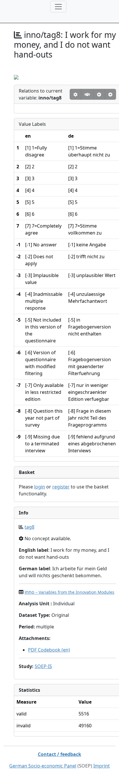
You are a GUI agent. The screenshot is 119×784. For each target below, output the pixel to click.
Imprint (101, 766)
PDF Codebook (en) (49, 650)
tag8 (29, 527)
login (39, 487)
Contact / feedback (59, 754)
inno (69, 592)
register (61, 487)
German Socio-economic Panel (42, 766)
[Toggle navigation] (58, 6)
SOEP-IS (43, 666)
